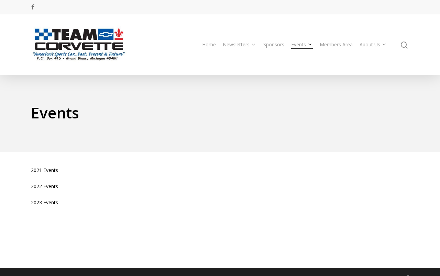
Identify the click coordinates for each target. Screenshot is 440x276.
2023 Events (44, 202)
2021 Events (44, 170)
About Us (370, 44)
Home (209, 44)
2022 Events (44, 186)
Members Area (336, 44)
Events (298, 44)
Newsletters (236, 44)
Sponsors (273, 44)
